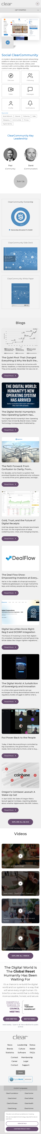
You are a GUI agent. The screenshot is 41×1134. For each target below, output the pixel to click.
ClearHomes (28, 1108)
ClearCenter (29, 1093)
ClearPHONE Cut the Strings (14, 948)
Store (20, 1072)
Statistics (10, 1053)
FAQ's (32, 1053)
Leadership (22, 1045)
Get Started (20, 10)
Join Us (20, 181)
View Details (22, 1123)
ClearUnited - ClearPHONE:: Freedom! (18, 893)
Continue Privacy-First (22, 1129)
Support (25, 1065)
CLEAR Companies (20, 1088)
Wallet (32, 1049)
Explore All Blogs (20, 822)
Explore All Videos (20, 956)
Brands (10, 1049)
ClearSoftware (12, 1103)
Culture (22, 1049)
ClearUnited (12, 1098)
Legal (25, 1061)
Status (32, 1045)
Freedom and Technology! (13, 866)
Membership (27, 1057)
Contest (14, 1057)
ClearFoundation (12, 1093)
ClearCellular (28, 1098)
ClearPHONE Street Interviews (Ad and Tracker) (19, 919)
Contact (14, 1065)
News (9, 1045)
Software (22, 1053)
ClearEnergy (12, 1108)
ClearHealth (29, 1103)
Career (14, 1061)
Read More (9, 376)
